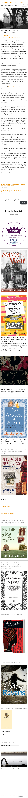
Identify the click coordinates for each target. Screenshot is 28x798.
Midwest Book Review (7, 513)
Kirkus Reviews (5, 506)
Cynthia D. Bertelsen (13, 37)
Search (23, 202)
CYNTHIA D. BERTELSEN (12, 3)
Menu (24, 4)
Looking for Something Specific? (10, 200)
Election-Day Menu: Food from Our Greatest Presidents (11, 192)
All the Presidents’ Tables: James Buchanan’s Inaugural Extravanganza (13, 186)
